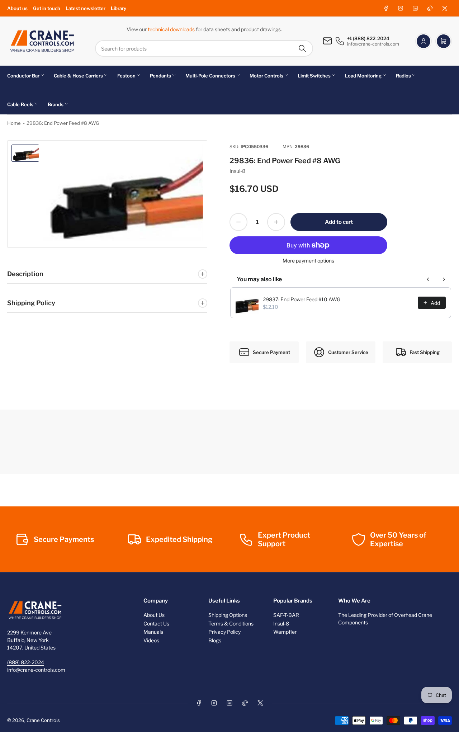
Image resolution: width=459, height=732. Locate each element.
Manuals (153, 632)
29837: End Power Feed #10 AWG (301, 299)
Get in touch (46, 8)
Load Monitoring (363, 76)
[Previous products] (428, 279)
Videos (151, 640)
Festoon (126, 76)
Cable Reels (20, 104)
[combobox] (204, 48)
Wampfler (285, 632)
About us (17, 8)
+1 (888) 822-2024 (368, 38)
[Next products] (444, 279)
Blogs (214, 640)
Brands (55, 104)
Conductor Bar (23, 76)
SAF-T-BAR (286, 615)
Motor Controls (266, 76)
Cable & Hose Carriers (78, 76)
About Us (154, 615)
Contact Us (156, 623)
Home (14, 123)
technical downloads (172, 29)
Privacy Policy (224, 632)
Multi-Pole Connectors (210, 76)
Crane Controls (43, 720)
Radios (403, 76)
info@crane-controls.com (36, 670)
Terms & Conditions (231, 623)
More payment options (308, 261)
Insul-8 (237, 171)
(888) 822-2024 (25, 662)
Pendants (160, 76)
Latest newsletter (85, 8)
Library (118, 8)
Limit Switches (314, 76)
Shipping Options (227, 615)
